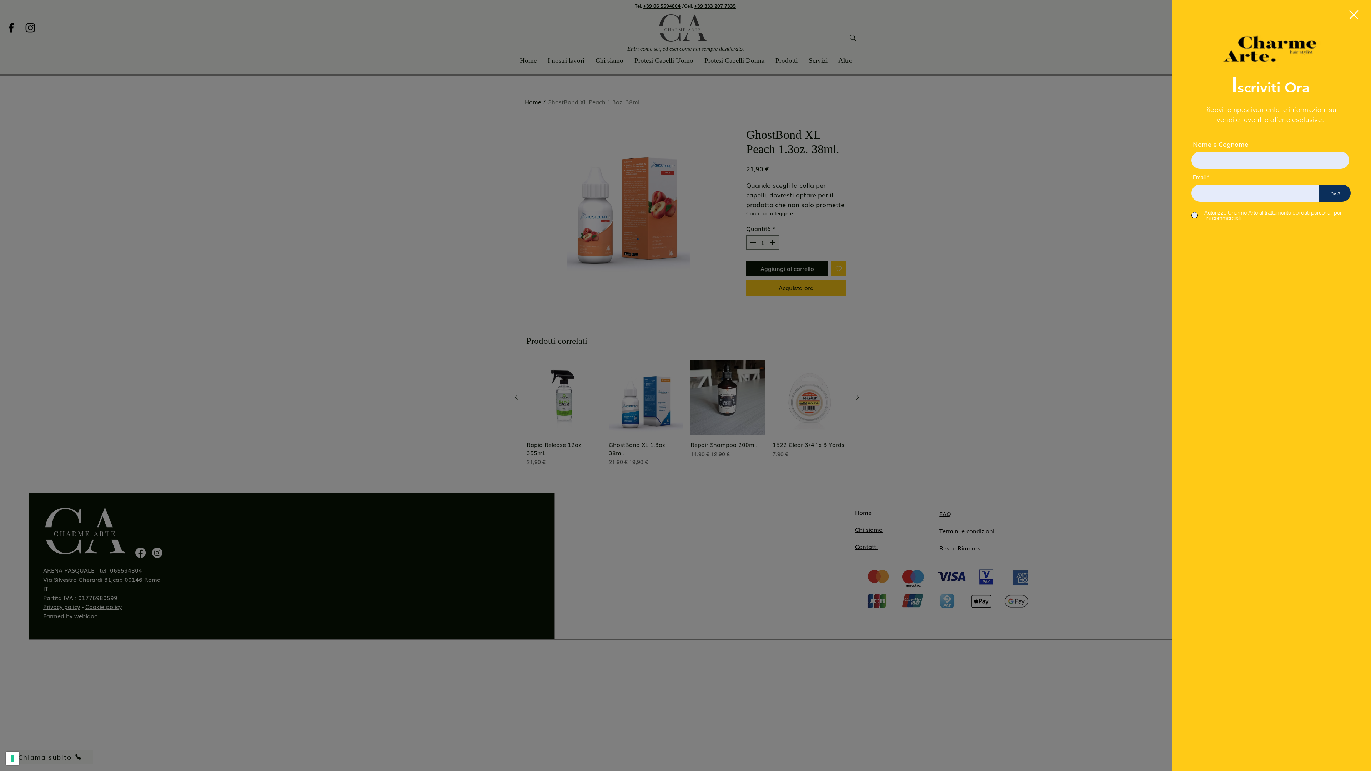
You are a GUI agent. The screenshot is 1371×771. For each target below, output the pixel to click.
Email (1199, 177)
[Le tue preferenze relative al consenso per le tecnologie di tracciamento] (12, 758)
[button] (1354, 14)
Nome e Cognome (1220, 144)
